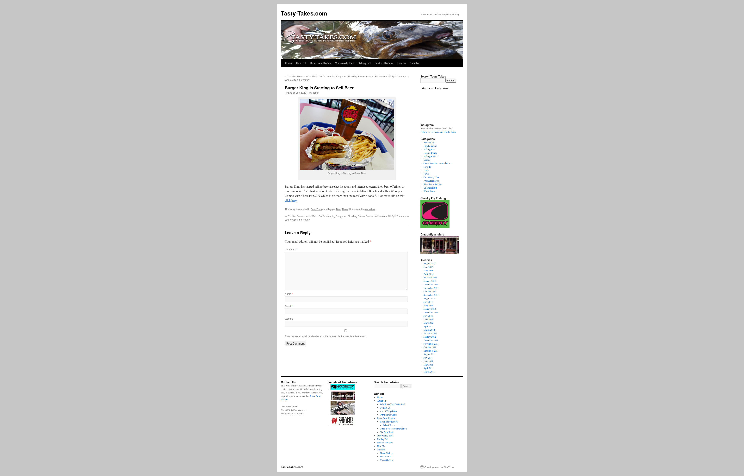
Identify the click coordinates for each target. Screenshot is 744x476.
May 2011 (428, 364)
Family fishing (430, 145)
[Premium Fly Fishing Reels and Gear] (343, 389)
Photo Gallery (386, 452)
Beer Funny (317, 209)
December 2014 (431, 284)
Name (289, 293)
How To (401, 63)
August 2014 (430, 298)
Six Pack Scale (387, 432)
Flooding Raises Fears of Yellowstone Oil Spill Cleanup (378, 76)
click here (291, 200)
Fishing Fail (364, 63)
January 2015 (430, 280)
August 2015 (430, 263)
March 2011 (429, 371)
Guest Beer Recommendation (437, 163)
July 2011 (428, 357)
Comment (291, 249)
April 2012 (429, 326)
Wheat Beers (429, 191)
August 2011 (430, 354)
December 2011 (431, 340)
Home (288, 63)
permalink (369, 209)
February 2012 (430, 333)
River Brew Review (320, 63)
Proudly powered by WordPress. (439, 466)
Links (426, 170)
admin (316, 92)
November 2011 (431, 343)
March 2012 (429, 329)
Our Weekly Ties (344, 63)
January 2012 (430, 336)
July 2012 (428, 315)
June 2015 (428, 266)
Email (288, 306)
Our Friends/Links (388, 414)
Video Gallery (386, 459)
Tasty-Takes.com (304, 13)
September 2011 (431, 350)
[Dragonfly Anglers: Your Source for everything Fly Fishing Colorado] (343, 399)
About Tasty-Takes (388, 411)
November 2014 (431, 287)
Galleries (414, 63)
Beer (338, 209)
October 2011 (430, 347)
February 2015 (430, 277)
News (345, 209)
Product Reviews (384, 63)
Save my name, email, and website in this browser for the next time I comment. (326, 336)
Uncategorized (430, 187)
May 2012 (428, 322)
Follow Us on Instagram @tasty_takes (438, 131)
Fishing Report (430, 156)
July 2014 (428, 301)
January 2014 (430, 308)
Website (289, 318)
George (427, 159)
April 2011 (429, 368)
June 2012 (428, 319)
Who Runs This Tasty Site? (392, 404)
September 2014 (431, 294)
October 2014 (430, 291)
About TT (301, 63)
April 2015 (429, 273)
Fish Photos (385, 456)
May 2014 (428, 305)
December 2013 (431, 312)
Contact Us (385, 407)
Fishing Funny (430, 152)
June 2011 (428, 361)
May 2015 (428, 270)
